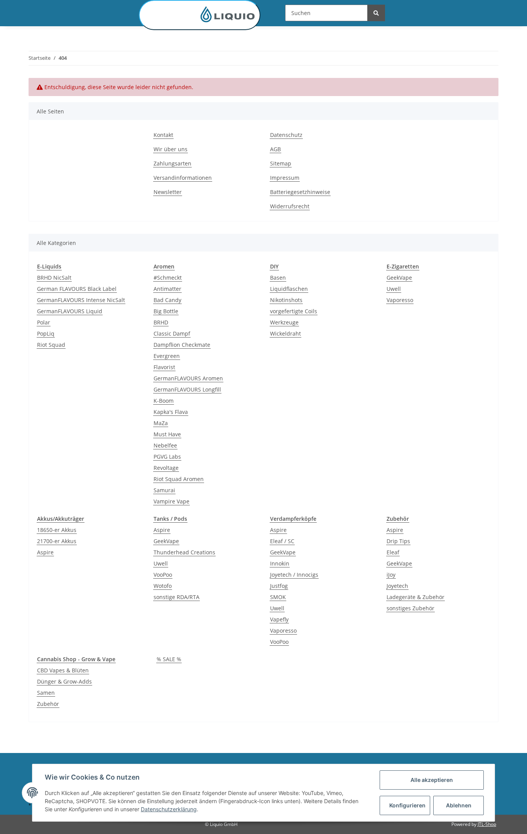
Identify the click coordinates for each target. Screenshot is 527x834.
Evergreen (167, 356)
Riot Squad (51, 344)
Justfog (279, 585)
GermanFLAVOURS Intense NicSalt (81, 300)
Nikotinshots (286, 300)
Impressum (284, 177)
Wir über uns (170, 149)
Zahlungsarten (172, 163)
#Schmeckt (168, 277)
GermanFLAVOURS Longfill (187, 389)
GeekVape (399, 277)
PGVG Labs (167, 456)
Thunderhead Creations (184, 552)
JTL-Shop (487, 824)
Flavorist (164, 367)
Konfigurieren (407, 805)
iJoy (391, 574)
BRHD (161, 322)
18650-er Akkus (56, 529)
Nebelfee (165, 445)
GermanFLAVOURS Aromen (188, 378)
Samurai (164, 490)
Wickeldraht (285, 333)
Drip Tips (398, 541)
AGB (275, 149)
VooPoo (163, 574)
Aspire (45, 552)
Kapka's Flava (171, 411)
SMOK (278, 597)
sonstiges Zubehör (410, 608)
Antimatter (167, 288)
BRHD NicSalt (54, 277)
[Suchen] (376, 13)
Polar (43, 322)
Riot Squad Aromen (179, 479)
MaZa (161, 423)
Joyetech (397, 585)
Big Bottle (166, 311)
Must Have (167, 434)
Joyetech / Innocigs (294, 574)
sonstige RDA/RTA (176, 597)
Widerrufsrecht (289, 206)
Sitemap (280, 163)
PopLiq (45, 333)
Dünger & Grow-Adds (64, 681)
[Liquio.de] (199, 15)
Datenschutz (286, 134)
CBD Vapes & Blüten (63, 670)
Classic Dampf (172, 333)
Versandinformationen (183, 177)
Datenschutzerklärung (169, 809)
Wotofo (163, 585)
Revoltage (166, 467)
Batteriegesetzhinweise (300, 192)
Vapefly (279, 619)
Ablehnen (458, 805)
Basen (278, 277)
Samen (46, 692)
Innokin (279, 563)
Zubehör (48, 703)
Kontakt (163, 134)
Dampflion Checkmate (182, 344)
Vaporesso (400, 300)
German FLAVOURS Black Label (77, 288)
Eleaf (393, 552)
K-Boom (164, 400)
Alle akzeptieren (431, 780)
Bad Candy (167, 300)
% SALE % (169, 659)
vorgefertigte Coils (293, 311)
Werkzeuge (284, 322)
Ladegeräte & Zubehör (415, 597)
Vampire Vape (171, 501)
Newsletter (168, 192)
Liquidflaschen (289, 288)
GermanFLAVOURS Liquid (69, 311)
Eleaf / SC (282, 541)
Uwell (394, 288)
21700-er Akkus (56, 541)
